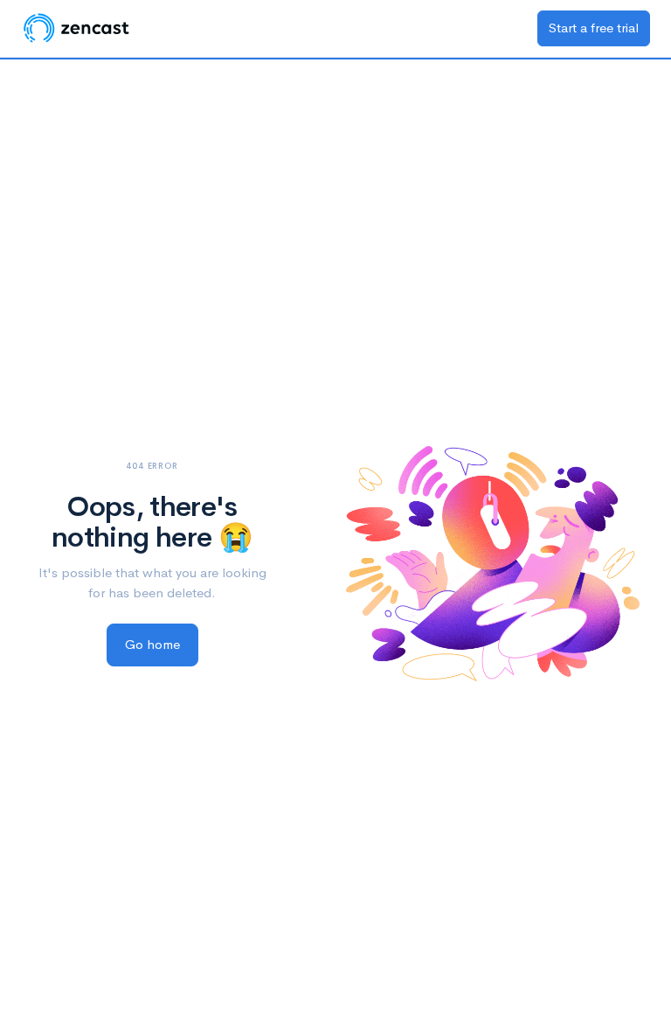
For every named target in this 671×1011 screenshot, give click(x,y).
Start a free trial (594, 27)
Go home (152, 644)
